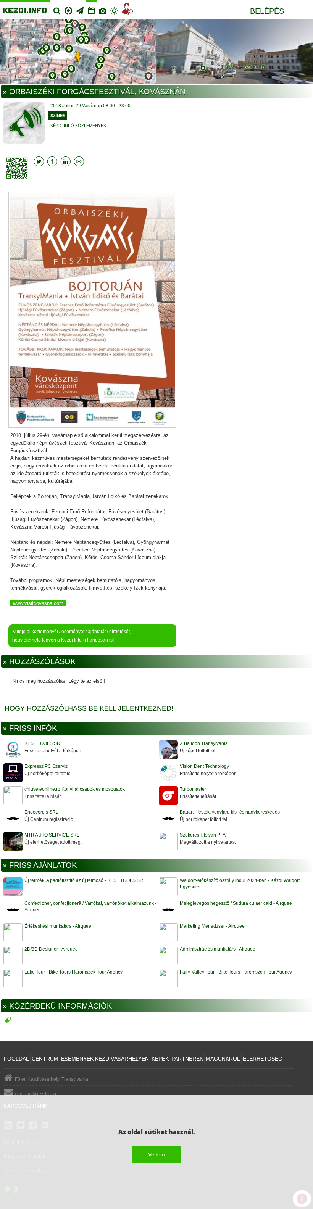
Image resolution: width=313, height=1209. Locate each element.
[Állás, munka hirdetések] (127, 10)
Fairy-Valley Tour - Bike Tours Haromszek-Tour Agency (236, 972)
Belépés (267, 11)
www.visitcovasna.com (38, 603)
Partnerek (187, 1059)
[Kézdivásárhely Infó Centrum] (25, 9)
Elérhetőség (262, 1059)
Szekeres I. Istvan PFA (203, 835)
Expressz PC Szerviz (46, 766)
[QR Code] (19, 168)
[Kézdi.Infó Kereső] (57, 8)
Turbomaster (193, 789)
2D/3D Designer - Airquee (51, 949)
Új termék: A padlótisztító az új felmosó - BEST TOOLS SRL (85, 880)
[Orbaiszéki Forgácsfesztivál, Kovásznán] (92, 310)
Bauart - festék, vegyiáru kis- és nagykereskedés (230, 812)
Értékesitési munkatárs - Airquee (57, 926)
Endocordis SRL (41, 812)
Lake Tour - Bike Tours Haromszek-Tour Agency (73, 972)
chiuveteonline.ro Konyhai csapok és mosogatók (74, 789)
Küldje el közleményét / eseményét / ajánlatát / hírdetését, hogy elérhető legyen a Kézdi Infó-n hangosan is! (71, 636)
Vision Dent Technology (204, 766)
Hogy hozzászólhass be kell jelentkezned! (89, 708)
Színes (57, 115)
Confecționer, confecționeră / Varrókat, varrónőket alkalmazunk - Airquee (90, 906)
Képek (160, 1059)
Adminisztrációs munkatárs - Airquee (217, 949)
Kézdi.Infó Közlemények (78, 125)
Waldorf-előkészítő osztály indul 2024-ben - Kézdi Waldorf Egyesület (240, 884)
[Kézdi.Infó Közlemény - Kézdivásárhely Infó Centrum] (156, 52)
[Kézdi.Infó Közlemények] (24, 124)
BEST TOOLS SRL (43, 743)
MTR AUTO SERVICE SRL (51, 835)
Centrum (68, 7)
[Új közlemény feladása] (80, 8)
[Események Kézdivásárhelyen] (91, 7)
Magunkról (223, 1059)
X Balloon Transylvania (204, 743)
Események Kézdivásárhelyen (105, 1059)
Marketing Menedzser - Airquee (212, 926)
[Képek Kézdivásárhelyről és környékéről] (102, 8)
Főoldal (16, 1059)
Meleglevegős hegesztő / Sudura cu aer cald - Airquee (236, 903)
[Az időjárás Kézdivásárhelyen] (114, 7)
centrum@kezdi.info (35, 1093)
